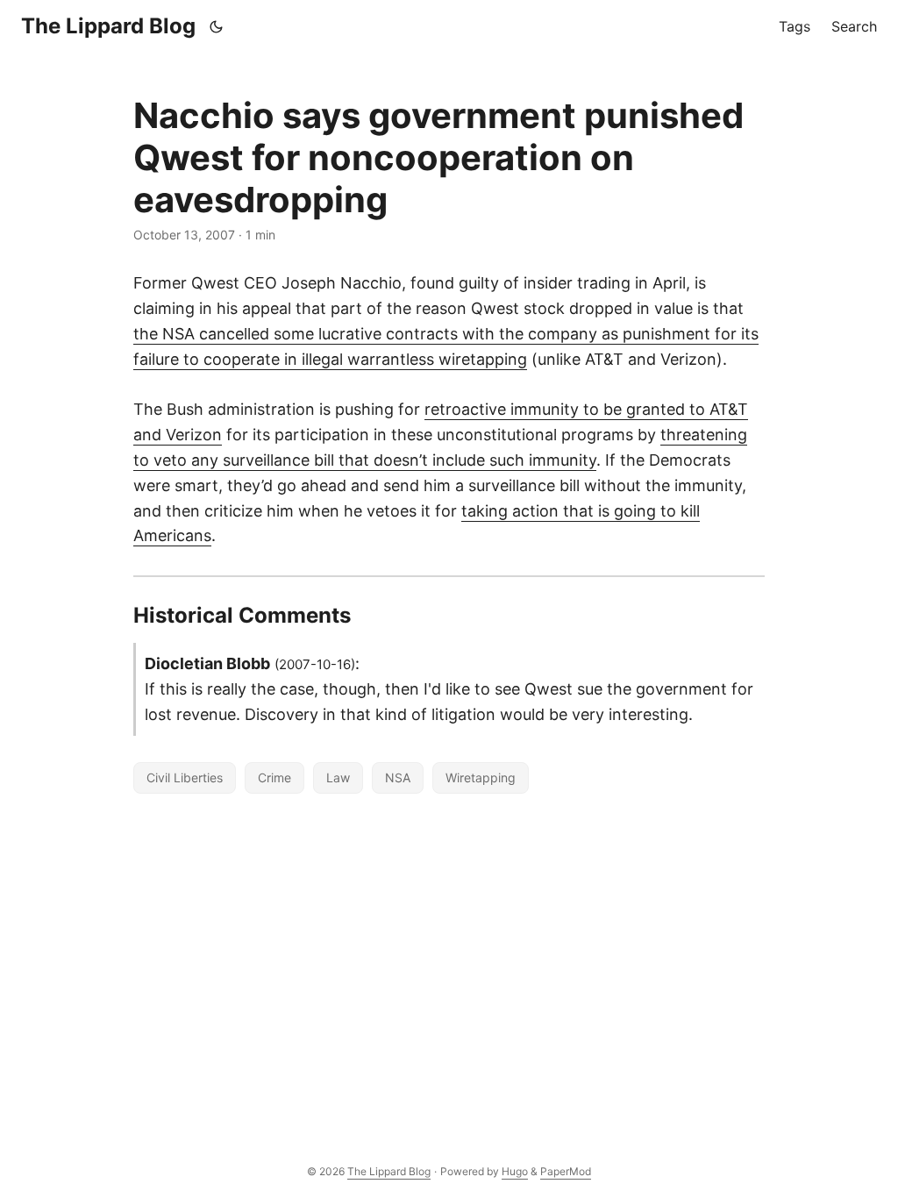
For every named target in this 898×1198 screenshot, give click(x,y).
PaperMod (565, 1171)
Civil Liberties (184, 777)
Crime (274, 777)
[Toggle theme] (216, 26)
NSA (397, 777)
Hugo (515, 1171)
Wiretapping (480, 777)
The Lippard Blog (108, 26)
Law (338, 777)
